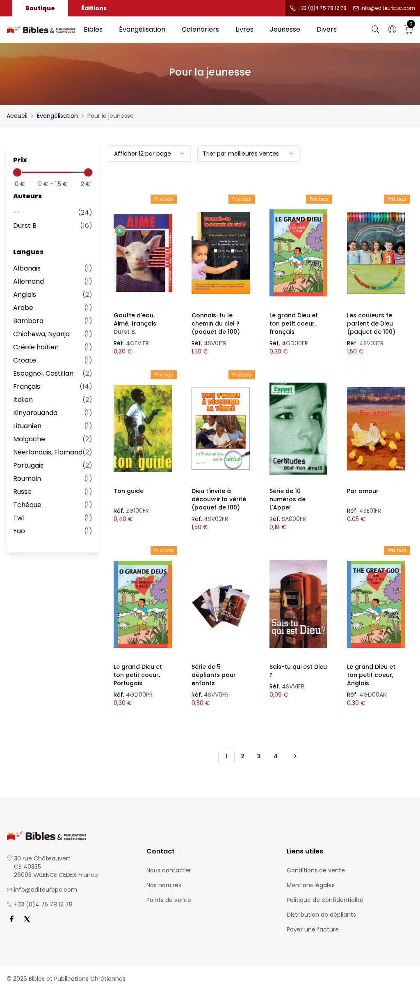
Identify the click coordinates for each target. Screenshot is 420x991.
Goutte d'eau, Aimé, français (135, 323)
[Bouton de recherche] (376, 29)
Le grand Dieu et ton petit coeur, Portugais (138, 675)
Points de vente (168, 900)
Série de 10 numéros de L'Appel (287, 499)
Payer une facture (313, 929)
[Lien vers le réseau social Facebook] (11, 919)
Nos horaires (163, 885)
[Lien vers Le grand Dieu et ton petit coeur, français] (298, 253)
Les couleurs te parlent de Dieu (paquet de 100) (371, 323)
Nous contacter (168, 870)
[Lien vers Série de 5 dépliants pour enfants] (221, 604)
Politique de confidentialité (325, 900)
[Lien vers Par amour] (376, 428)
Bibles (93, 29)
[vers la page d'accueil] (70, 835)
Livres (244, 29)
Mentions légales (311, 885)
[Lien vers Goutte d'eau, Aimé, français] (143, 253)
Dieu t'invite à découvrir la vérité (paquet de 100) (219, 499)
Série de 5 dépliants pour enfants (214, 675)
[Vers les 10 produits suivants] (294, 756)
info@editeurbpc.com (388, 8)
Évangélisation (142, 29)
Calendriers (200, 29)
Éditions (94, 8)
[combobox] (150, 153)
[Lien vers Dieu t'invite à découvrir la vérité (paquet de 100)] (221, 428)
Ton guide (129, 491)
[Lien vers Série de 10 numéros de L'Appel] (298, 428)
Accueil (17, 116)
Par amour (363, 491)
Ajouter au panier (143, 245)
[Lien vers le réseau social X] (27, 919)
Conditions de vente (316, 870)
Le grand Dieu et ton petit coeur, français (293, 323)
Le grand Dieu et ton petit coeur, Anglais (371, 675)
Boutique (40, 8)
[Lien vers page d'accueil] (41, 29)
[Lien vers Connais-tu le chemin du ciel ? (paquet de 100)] (221, 253)
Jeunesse (285, 29)
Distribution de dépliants (321, 915)
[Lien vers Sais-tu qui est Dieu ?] (298, 604)
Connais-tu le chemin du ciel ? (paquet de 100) (216, 323)
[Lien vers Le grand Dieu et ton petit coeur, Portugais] (143, 604)
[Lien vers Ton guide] (143, 428)
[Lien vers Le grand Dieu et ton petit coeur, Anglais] (376, 604)
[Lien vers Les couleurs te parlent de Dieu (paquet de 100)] (376, 253)
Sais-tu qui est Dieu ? (298, 671)
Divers (327, 29)
